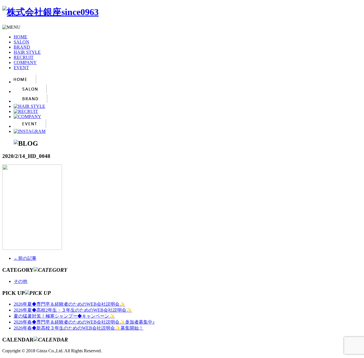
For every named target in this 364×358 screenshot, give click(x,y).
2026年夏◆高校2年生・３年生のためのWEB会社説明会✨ (73, 310)
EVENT (21, 67)
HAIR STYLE (27, 52)
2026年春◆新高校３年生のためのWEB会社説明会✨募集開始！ (78, 328)
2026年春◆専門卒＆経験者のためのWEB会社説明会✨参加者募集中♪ (84, 322)
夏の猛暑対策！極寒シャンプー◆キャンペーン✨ (64, 316)
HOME (20, 36)
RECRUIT (24, 57)
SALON (21, 42)
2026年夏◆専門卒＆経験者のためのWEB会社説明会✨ (69, 304)
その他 (20, 281)
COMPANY (25, 62)
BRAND (22, 47)
